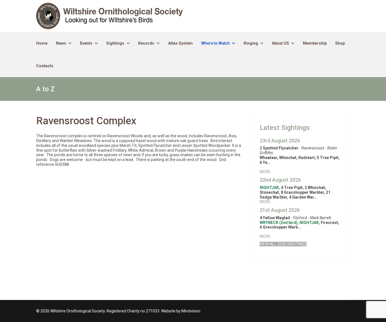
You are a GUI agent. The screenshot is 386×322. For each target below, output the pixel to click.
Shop (340, 43)
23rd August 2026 (280, 140)
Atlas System (180, 43)
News (61, 43)
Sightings (115, 43)
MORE (265, 171)
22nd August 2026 (280, 180)
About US (280, 43)
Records (146, 43)
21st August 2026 (280, 210)
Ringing (251, 43)
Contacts (44, 66)
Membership (315, 43)
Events (86, 43)
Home (41, 43)
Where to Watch (215, 43)
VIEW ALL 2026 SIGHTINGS (283, 244)
